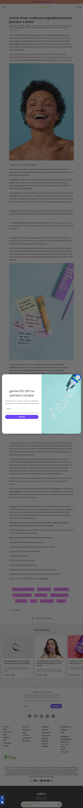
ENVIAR (22, 417)
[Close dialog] (78, 377)
